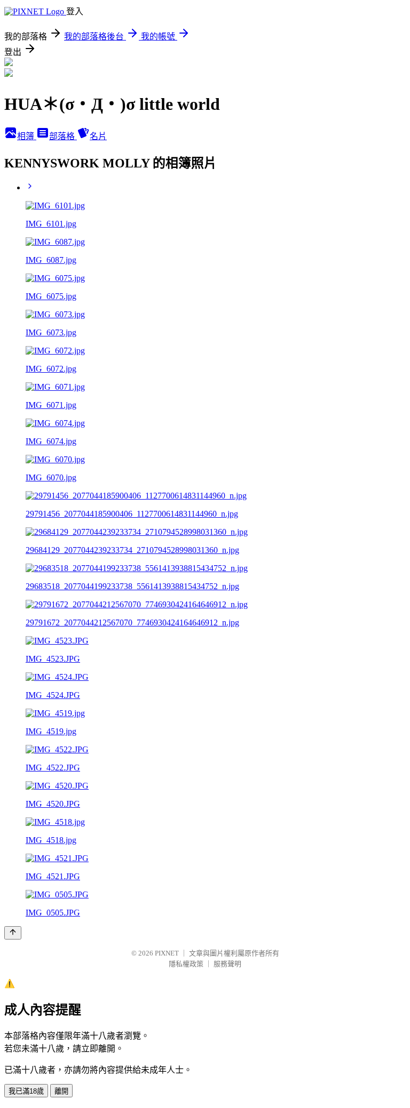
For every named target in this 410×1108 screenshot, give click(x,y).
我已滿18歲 (26, 1091)
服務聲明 (227, 964)
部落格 (63, 136)
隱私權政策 (186, 964)
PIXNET (167, 953)
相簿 (26, 136)
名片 (98, 136)
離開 (61, 1091)
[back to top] (12, 933)
